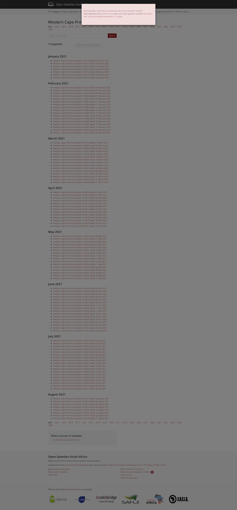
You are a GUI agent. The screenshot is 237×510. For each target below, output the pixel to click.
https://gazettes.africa (92, 13)
